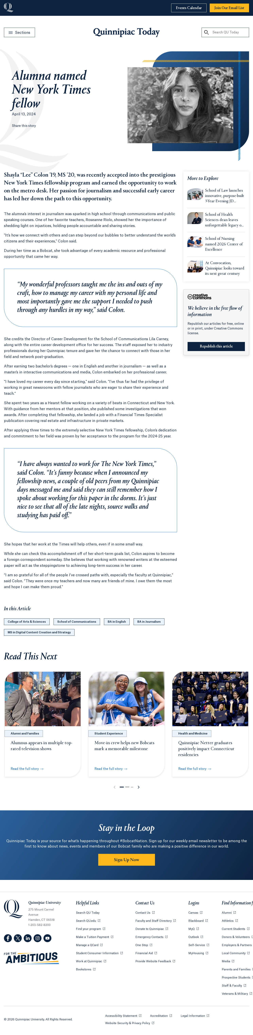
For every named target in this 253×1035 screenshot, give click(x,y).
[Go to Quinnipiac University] (8, 8)
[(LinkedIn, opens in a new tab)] (28, 938)
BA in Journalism (149, 622)
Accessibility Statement (123, 1016)
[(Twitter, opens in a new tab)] (18, 938)
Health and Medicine (193, 733)
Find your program (90, 929)
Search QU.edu (88, 921)
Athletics (230, 921)
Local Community (236, 953)
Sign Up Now (126, 860)
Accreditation (161, 1016)
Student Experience (108, 733)
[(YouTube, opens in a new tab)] (47, 938)
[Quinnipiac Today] (126, 32)
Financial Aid (146, 953)
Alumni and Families (25, 733)
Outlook (195, 937)
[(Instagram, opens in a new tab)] (38, 938)
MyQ (193, 929)
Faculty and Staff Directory (155, 921)
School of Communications (76, 622)
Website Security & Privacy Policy (129, 1023)
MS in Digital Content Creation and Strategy (39, 632)
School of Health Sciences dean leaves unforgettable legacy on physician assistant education (224, 220)
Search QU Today (87, 913)
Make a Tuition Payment (94, 937)
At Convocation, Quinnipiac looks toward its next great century (224, 268)
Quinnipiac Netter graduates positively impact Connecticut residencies (206, 749)
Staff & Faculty (234, 985)
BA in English (117, 622)
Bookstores (85, 969)
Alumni (229, 913)
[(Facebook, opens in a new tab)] (8, 938)
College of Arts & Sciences (27, 622)
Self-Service (198, 945)
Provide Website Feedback (155, 961)
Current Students (235, 929)
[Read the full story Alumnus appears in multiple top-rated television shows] (43, 699)
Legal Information (195, 1016)
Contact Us (145, 913)
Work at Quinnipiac (91, 961)
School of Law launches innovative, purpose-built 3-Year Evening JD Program (224, 196)
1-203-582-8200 (39, 925)
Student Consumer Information (99, 953)
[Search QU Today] (206, 32)
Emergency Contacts (151, 937)
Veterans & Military (237, 994)
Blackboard (198, 921)
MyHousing (198, 953)
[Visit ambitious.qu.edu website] (31, 958)
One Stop (143, 945)
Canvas (195, 913)
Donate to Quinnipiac (151, 929)
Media (228, 961)
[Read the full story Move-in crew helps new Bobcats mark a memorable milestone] (126, 699)
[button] (138, 787)
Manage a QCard (89, 945)
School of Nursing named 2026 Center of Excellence (224, 244)
